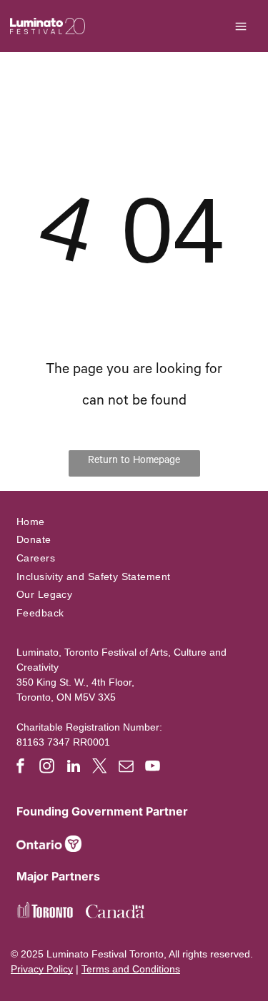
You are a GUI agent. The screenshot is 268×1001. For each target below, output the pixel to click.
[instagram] (47, 768)
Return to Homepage (134, 461)
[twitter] (100, 768)
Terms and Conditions (130, 969)
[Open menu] (241, 26)
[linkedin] (73, 768)
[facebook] (20, 768)
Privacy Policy (42, 969)
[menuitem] (134, 521)
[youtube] (153, 768)
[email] (126, 768)
